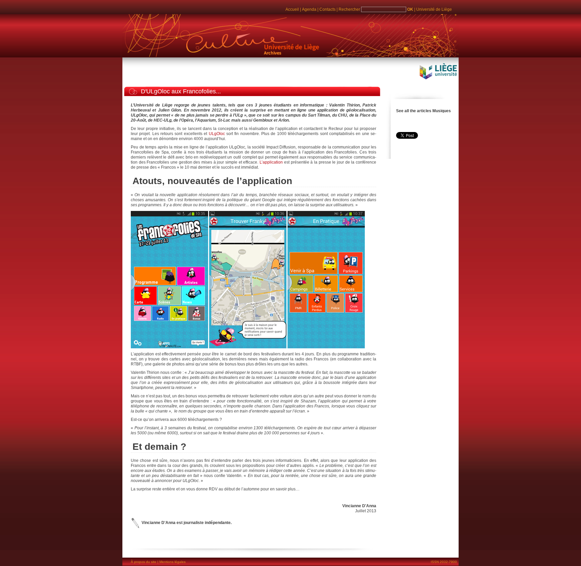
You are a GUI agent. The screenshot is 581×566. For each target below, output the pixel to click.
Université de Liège (434, 9)
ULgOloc (217, 133)
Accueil (292, 9)
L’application (272, 162)
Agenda (309, 9)
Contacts (327, 9)
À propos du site (143, 562)
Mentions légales (172, 562)
